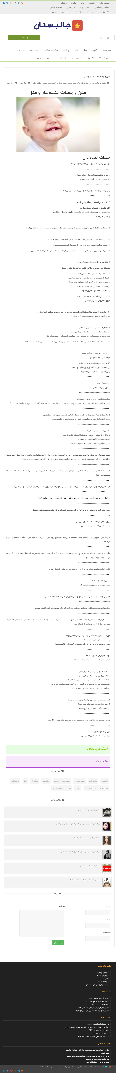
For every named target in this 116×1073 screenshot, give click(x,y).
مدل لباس (71, 7)
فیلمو (107, 978)
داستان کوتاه (85, 7)
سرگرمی (65, 11)
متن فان (77, 788)
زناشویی (77, 11)
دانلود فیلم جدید (103, 972)
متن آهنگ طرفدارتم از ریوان (99, 998)
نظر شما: (62, 906)
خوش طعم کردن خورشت (100, 1004)
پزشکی (64, 3)
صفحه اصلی (104, 3)
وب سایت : (106, 932)
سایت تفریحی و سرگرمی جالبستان (96, 788)
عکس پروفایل (91, 11)
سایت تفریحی (72, 83)
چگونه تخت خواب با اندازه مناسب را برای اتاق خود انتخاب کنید (87, 1050)
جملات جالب (93, 781)
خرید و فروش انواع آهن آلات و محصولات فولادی (92, 1036)
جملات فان (34, 781)
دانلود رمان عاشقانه (102, 975)
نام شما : (107, 906)
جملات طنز (85, 83)
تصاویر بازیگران (56, 7)
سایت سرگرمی (61, 83)
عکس (73, 3)
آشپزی (92, 3)
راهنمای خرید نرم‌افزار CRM (99, 1030)
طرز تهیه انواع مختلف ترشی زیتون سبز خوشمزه (92, 1010)
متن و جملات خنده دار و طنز (97, 76)
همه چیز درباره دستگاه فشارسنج (97, 1062)
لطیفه (54, 83)
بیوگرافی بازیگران (102, 7)
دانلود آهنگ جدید (102, 981)
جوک (83, 3)
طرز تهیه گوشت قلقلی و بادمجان (98, 1024)
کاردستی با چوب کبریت (101, 1033)
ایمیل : (107, 919)
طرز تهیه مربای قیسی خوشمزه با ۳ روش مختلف (93, 1007)
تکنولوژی (105, 11)
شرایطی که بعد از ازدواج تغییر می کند (96, 1001)
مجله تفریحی (46, 83)
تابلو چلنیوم (105, 1053)
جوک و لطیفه (15, 781)
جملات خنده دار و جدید (62, 781)
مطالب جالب (37, 83)
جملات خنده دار (94, 83)
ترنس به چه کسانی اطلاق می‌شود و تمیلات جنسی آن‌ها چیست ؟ (87, 1056)
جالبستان (103, 83)
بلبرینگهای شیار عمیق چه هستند (97, 1059)
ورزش (55, 11)
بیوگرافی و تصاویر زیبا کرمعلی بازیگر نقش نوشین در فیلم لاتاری (87, 1027)
